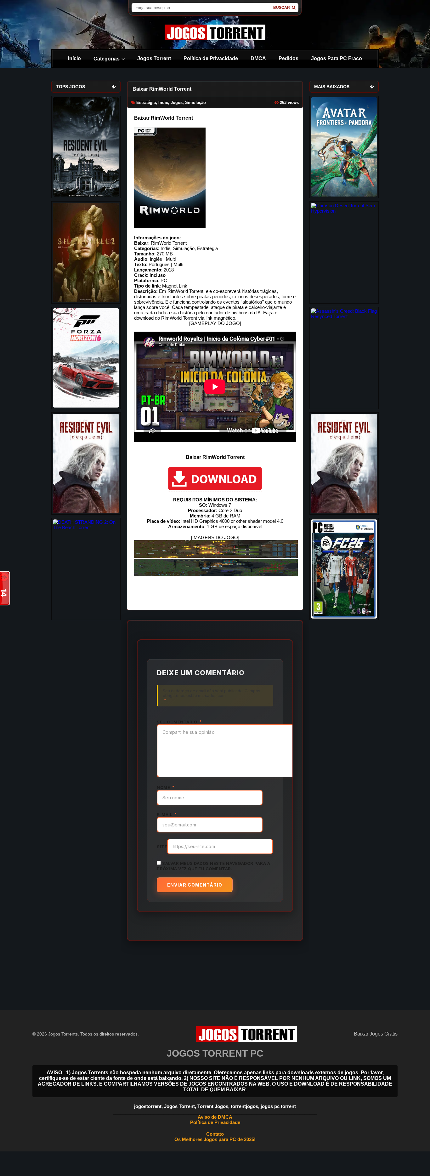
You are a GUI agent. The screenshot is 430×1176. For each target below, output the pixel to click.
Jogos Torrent (154, 58)
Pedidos (288, 58)
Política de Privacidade (211, 58)
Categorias (106, 58)
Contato (215, 1134)
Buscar (281, 7)
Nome (165, 787)
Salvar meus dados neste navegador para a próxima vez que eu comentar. (213, 866)
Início (74, 58)
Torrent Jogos (212, 1106)
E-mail (166, 814)
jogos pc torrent (278, 1106)
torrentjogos (244, 1106)
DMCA (258, 58)
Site (162, 846)
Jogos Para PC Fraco (336, 58)
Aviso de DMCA (215, 1117)
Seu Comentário (179, 721)
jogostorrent (147, 1106)
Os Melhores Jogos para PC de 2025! (215, 1139)
